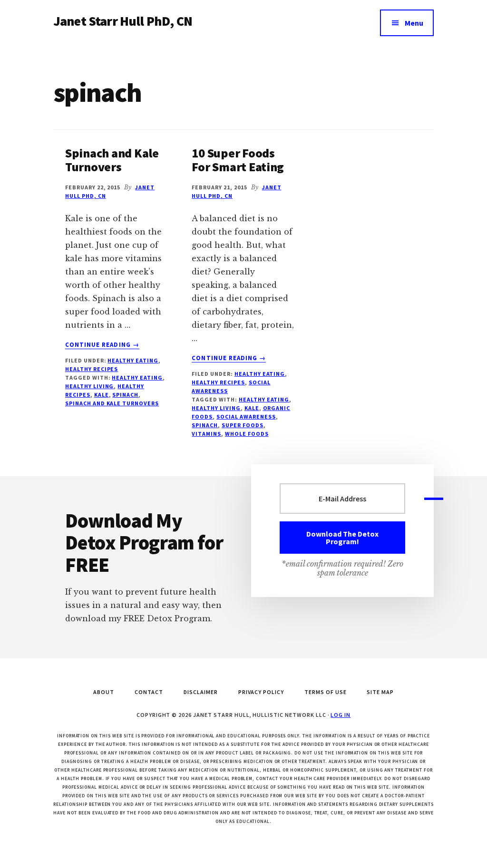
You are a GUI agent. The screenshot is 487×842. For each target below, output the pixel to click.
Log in (341, 714)
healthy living (89, 386)
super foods (242, 425)
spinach (125, 394)
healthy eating (137, 377)
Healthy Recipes (91, 368)
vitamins (206, 433)
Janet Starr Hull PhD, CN (122, 20)
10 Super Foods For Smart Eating (238, 160)
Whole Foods (247, 433)
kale (101, 394)
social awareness (245, 416)
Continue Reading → (102, 345)
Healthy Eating (132, 360)
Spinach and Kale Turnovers (112, 160)
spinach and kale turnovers (112, 403)
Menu (414, 23)
